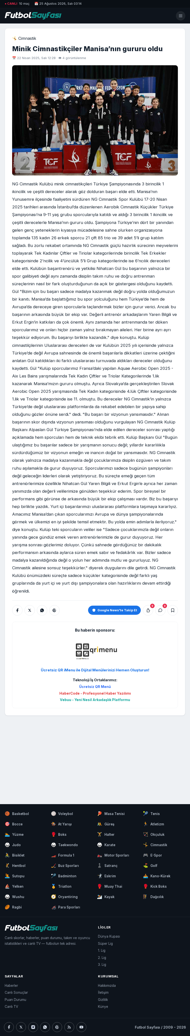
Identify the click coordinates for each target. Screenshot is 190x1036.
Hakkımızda (107, 986)
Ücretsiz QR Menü (95, 686)
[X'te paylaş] (29, 610)
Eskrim (106, 875)
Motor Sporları (113, 855)
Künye (103, 1007)
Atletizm (153, 823)
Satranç (107, 865)
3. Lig (102, 965)
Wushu (14, 896)
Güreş (105, 823)
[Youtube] (81, 1027)
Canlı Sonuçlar (16, 992)
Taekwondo (64, 844)
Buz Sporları (65, 865)
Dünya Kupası (109, 936)
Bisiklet (14, 855)
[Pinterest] (57, 1027)
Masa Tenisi (111, 813)
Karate (106, 844)
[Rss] (69, 1027)
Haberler (11, 986)
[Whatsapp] (45, 1027)
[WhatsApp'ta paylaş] (42, 610)
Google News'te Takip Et (117, 610)
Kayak (106, 896)
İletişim (103, 992)
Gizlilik (103, 1000)
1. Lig (101, 950)
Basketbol (17, 813)
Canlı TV (11, 1007)
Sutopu (14, 875)
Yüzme (14, 834)
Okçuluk (154, 834)
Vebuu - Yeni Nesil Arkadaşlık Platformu (95, 700)
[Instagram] (33, 1027)
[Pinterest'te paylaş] (54, 610)
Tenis (151, 813)
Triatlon (61, 886)
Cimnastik (155, 844)
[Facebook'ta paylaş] (17, 610)
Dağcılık (153, 896)
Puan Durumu (15, 1000)
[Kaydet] (172, 610)
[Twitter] (21, 1027)
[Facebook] (9, 1027)
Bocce (14, 823)
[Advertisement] (95, 755)
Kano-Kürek (156, 875)
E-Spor (152, 855)
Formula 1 (62, 855)
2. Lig (102, 958)
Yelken (14, 886)
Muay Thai (109, 886)
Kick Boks (155, 886)
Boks (59, 834)
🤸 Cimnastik (24, 38)
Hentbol (15, 865)
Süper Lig (105, 944)
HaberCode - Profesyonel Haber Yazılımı (95, 693)
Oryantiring (64, 896)
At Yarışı (61, 823)
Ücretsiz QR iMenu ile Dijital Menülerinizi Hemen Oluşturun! (95, 670)
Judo (13, 844)
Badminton (64, 875)
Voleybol (62, 813)
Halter (106, 834)
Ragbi (13, 906)
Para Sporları (65, 906)
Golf (150, 865)
